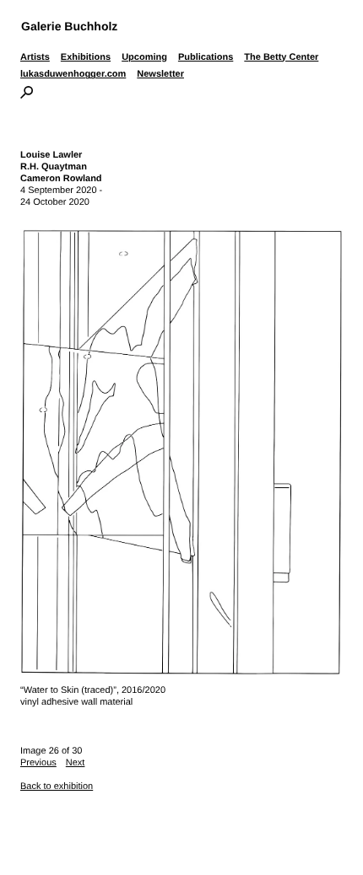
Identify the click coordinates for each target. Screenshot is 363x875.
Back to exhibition (56, 786)
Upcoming (144, 57)
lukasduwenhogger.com (73, 74)
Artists (35, 57)
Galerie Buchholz (69, 26)
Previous (38, 763)
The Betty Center (281, 57)
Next (75, 763)
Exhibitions (86, 57)
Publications (205, 57)
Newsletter (160, 74)
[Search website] (26, 95)
